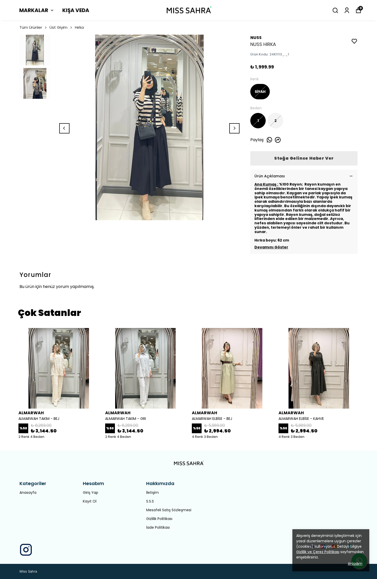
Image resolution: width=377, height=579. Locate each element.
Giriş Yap (90, 492)
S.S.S (150, 501)
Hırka (79, 27)
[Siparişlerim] (347, 10)
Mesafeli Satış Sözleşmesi (168, 510)
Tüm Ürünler (30, 27)
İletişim (152, 492)
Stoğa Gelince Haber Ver (304, 158)
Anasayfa (27, 492)
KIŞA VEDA (75, 10)
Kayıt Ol (89, 501)
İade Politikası (158, 527)
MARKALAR (33, 10)
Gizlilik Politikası (159, 518)
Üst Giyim (58, 27)
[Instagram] (25, 549)
